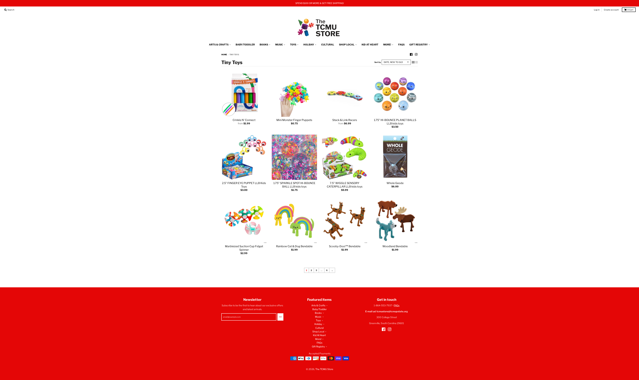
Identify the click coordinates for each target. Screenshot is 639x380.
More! (318, 339)
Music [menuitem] (279, 44)
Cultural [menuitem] (327, 44)
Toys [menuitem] (293, 44)
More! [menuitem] (387, 44)
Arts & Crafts (318, 305)
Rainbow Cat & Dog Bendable (294, 246)
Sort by (377, 62)
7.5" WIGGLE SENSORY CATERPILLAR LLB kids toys (344, 185)
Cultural (319, 327)
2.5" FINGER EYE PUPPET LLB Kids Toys (244, 185)
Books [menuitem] (264, 44)
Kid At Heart (319, 335)
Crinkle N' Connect (244, 120)
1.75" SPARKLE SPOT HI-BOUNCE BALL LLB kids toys (294, 185)
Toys (318, 320)
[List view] (416, 62)
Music (318, 316)
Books (318, 312)
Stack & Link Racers (344, 120)
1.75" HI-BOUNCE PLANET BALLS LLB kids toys (395, 121)
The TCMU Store (324, 369)
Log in (597, 9)
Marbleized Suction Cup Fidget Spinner (244, 248)
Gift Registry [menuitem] (418, 44)
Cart (630, 9)
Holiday (318, 324)
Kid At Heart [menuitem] (370, 44)
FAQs (319, 342)
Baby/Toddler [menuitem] (245, 44)
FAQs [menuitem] (401, 44)
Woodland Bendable (395, 246)
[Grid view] (413, 62)
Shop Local (318, 331)
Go (280, 317)
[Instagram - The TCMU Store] (416, 54)
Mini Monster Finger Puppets (294, 120)
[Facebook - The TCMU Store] (411, 54)
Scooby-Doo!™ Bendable (344, 246)
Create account (611, 9)
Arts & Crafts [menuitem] (218, 44)
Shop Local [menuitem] (346, 44)
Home (224, 54)
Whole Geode (395, 183)
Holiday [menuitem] (308, 44)
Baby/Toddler (319, 309)
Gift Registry (318, 346)
